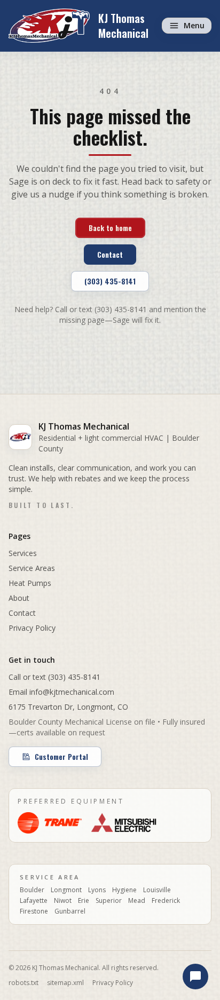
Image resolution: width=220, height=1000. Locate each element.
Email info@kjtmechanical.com (61, 692)
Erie (83, 900)
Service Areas (32, 568)
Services (23, 553)
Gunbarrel (69, 911)
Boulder (32, 890)
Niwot (63, 900)
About (19, 598)
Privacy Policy (32, 628)
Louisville (157, 890)
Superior (109, 900)
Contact (110, 254)
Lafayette (34, 900)
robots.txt (23, 983)
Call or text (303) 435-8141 (54, 677)
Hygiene (124, 890)
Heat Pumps (30, 583)
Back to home (110, 227)
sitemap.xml (65, 983)
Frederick (166, 900)
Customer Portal (61, 756)
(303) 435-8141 (110, 281)
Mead (136, 900)
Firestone (34, 911)
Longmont (66, 890)
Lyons (97, 890)
